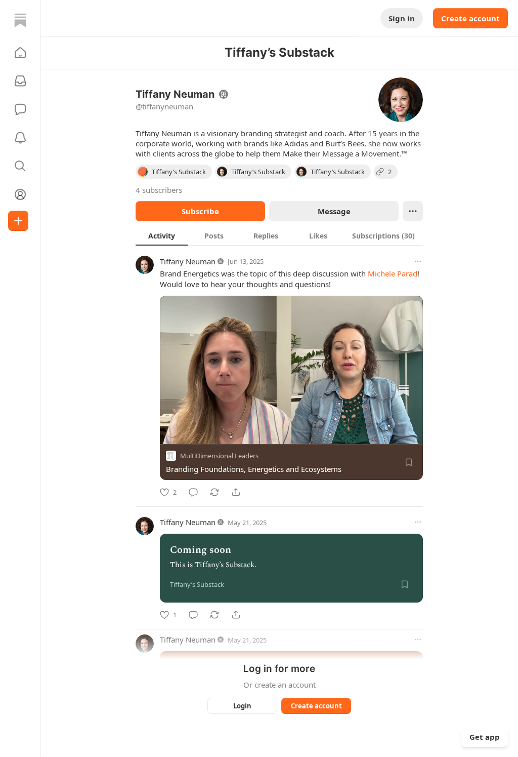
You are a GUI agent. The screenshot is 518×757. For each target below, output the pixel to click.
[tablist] (279, 235)
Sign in (401, 18)
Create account (470, 18)
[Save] (409, 462)
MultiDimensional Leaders (219, 455)
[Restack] (214, 492)
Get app (484, 737)
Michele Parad (392, 273)
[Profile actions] (413, 211)
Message (334, 211)
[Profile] (20, 194)
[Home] (20, 20)
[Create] (18, 221)
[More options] (418, 261)
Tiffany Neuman (187, 261)
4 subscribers (159, 190)
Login (242, 705)
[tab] (162, 235)
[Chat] (20, 109)
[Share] (235, 492)
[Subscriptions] (20, 81)
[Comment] (193, 492)
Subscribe (200, 211)
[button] (20, 53)
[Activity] (20, 138)
